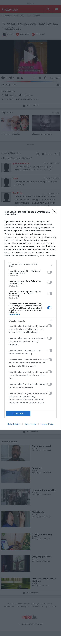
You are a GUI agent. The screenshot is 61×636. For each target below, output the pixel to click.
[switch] (49, 272)
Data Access (30, 424)
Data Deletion (13, 424)
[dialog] (30, 318)
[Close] (55, 212)
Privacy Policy (47, 424)
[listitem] (30, 265)
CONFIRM (18, 414)
